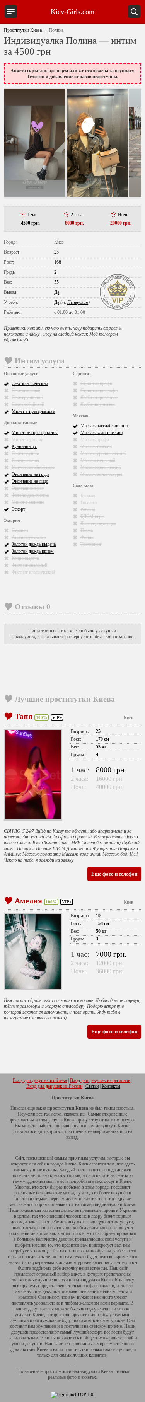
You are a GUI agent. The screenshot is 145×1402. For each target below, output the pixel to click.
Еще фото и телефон (114, 874)
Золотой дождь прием (33, 551)
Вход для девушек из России (54, 1086)
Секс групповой (27, 397)
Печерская (77, 302)
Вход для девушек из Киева (40, 1080)
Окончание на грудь (30, 474)
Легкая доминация (98, 523)
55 (56, 282)
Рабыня (87, 509)
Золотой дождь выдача (34, 544)
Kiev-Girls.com (72, 11)
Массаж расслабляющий (104, 425)
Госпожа (88, 502)
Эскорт (18, 509)
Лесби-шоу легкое (97, 404)
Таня (23, 716)
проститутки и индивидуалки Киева (78, 1371)
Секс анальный (26, 390)
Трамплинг (91, 544)
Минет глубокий (27, 439)
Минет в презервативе (33, 411)
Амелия (28, 900)
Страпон (20, 530)
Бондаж (87, 495)
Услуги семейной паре (33, 467)
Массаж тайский (96, 446)
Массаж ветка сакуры (101, 474)
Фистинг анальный (29, 565)
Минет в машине (28, 502)
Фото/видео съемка (30, 495)
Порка (86, 530)
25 (56, 252)
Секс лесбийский (28, 404)
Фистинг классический (33, 572)
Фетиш (87, 537)
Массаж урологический (103, 453)
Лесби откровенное (99, 397)
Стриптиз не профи (99, 390)
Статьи (92, 1086)
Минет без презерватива (35, 432)
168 (57, 262)
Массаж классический (101, 432)
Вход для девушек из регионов (100, 1080)
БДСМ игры (92, 516)
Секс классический (30, 383)
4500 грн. (30, 223)
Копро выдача (25, 558)
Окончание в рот (28, 488)
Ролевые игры (25, 460)
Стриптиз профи (96, 383)
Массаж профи (94, 439)
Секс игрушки (25, 453)
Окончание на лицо (30, 481)
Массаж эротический (100, 467)
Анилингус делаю (29, 537)
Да (56, 292)
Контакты (111, 1086)
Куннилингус (24, 446)
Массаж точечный (97, 460)
